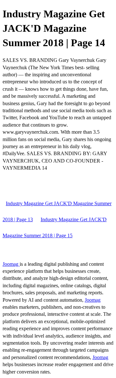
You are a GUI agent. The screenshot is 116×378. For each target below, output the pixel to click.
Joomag (11, 264)
